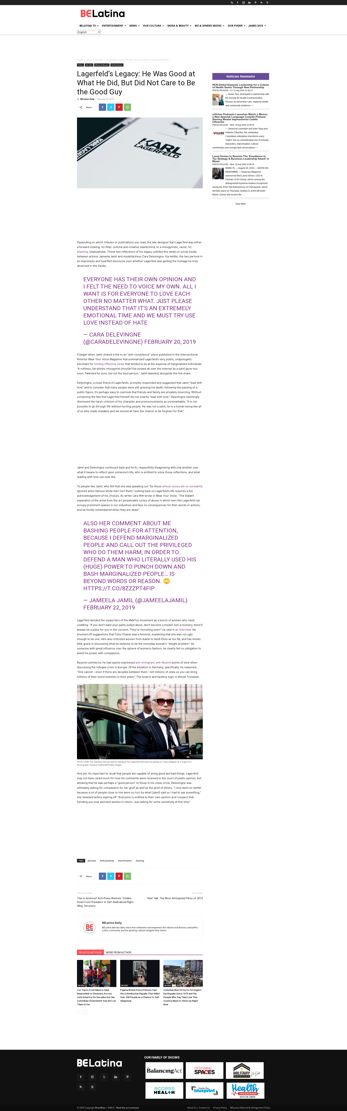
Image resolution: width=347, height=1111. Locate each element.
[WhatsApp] (127, 107)
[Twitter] (267, 2)
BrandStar (100, 1107)
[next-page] (85, 1011)
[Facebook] (237, 2)
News (133, 25)
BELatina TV (88, 25)
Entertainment (112, 25)
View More (240, 204)
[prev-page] (79, 1011)
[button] (232, 2)
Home (80, 59)
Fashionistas (117, 65)
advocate (91, 860)
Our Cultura (152, 25)
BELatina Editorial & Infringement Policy (250, 1107)
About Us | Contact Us (198, 1107)
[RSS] (261, 2)
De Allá (99, 59)
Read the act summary (127, 1107)
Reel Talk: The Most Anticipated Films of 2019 (175, 898)
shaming (140, 860)
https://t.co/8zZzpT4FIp (119, 588)
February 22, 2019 (109, 607)
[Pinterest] (255, 2)
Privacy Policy (220, 1107)
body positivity (107, 860)
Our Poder (235, 25)
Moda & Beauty (178, 25)
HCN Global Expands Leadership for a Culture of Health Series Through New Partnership (240, 86)
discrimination (125, 860)
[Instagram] (243, 2)
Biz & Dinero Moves (208, 25)
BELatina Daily (87, 99)
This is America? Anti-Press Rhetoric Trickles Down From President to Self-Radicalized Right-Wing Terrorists (105, 902)
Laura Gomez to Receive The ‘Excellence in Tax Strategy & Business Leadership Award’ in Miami (240, 159)
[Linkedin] (249, 2)
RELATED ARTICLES (90, 952)
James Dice (256, 25)
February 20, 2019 (170, 341)
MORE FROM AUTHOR (118, 952)
